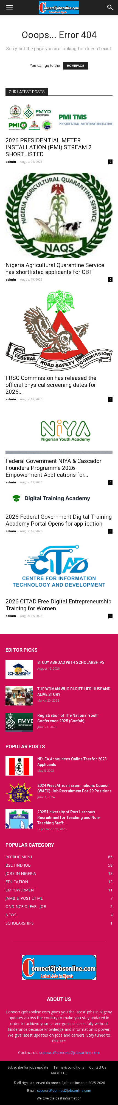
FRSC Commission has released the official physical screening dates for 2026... (50, 385)
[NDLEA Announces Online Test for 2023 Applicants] (19, 766)
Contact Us (97, 1067)
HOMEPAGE (75, 65)
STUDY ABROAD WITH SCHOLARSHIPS (71, 662)
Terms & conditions (69, 1067)
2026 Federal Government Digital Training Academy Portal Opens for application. (58, 520)
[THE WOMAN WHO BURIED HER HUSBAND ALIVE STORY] (19, 695)
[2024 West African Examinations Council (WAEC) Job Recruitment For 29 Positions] (19, 792)
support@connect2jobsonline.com (69, 1052)
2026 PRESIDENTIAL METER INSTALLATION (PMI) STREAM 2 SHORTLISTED (48, 147)
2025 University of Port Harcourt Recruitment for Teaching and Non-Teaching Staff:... (68, 817)
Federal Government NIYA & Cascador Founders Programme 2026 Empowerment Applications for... (53, 468)
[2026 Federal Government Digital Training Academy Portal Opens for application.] (59, 501)
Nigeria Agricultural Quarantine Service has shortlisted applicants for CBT (54, 268)
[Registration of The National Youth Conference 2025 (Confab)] (19, 722)
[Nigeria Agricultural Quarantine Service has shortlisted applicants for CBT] (59, 215)
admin (10, 161)
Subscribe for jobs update (28, 1067)
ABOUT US (59, 1073)
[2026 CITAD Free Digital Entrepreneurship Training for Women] (59, 568)
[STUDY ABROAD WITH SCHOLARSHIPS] (19, 669)
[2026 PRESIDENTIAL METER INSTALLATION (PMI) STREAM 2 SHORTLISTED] (59, 118)
